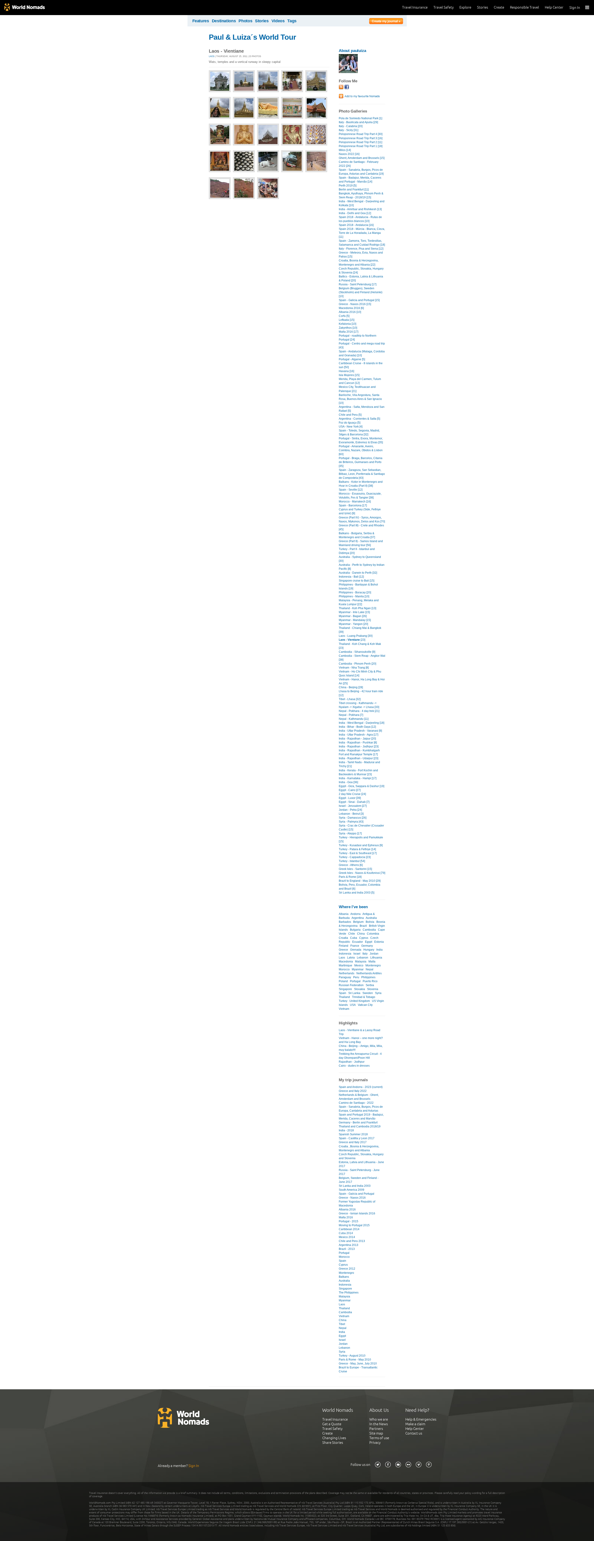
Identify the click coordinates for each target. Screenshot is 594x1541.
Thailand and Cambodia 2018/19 (360, 1126)
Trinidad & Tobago (363, 997)
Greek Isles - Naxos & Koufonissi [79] (362, 873)
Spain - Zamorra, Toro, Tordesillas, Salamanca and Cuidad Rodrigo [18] (362, 242)
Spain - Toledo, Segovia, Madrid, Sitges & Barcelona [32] (359, 432)
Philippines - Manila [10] (354, 596)
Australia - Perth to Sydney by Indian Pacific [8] (361, 566)
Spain (342, 993)
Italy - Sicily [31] (348, 130)
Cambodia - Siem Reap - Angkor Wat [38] (362, 657)
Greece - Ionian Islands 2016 (357, 1213)
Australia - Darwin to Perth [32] (358, 572)
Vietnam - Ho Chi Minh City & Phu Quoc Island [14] (360, 673)
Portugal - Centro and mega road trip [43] (362, 345)
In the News (378, 1424)
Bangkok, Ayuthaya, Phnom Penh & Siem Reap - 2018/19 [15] (361, 195)
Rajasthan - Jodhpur (352, 1061)
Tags (292, 21)
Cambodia (369, 929)
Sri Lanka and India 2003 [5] (356, 892)
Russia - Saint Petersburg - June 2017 (359, 1172)
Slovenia (372, 989)
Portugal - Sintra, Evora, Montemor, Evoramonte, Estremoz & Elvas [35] (361, 440)
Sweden (367, 993)
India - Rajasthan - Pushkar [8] (358, 742)
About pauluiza (352, 50)
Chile (351, 933)
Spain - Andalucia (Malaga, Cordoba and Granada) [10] (362, 353)
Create (499, 7)
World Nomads (24, 7)
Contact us (413, 1433)
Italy (365, 953)
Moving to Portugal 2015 (354, 1225)
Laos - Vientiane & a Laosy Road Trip (359, 1032)
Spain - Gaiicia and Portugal (356, 1193)
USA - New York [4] (350, 426)
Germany (367, 945)
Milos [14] (345, 150)
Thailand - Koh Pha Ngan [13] (357, 608)
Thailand (344, 997)
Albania (344, 914)
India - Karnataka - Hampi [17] (357, 778)
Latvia (351, 957)
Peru (356, 977)
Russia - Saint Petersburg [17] (357, 284)
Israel (356, 953)
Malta (371, 961)
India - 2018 (346, 1130)
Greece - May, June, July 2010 (358, 1363)
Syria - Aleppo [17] (350, 833)
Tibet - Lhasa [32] (350, 699)
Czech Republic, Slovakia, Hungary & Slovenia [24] (361, 270)
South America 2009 (351, 1189)
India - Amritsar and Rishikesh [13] (360, 209)
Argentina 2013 (348, 1245)
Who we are (378, 1419)
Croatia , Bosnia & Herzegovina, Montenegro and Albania (359, 1148)
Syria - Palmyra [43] (351, 821)
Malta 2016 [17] (348, 331)
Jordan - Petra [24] (350, 809)
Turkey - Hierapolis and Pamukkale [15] (361, 839)
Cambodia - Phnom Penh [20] (357, 663)
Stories (482, 7)
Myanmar (358, 969)
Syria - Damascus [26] (352, 817)
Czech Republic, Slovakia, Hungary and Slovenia (361, 1156)
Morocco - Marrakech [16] (355, 501)
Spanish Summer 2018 (353, 1134)
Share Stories (332, 1442)
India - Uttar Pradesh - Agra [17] (358, 734)
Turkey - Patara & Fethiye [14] (357, 849)
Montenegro (373, 965)
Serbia (370, 985)
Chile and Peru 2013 (352, 1241)
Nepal (369, 969)
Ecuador (357, 941)
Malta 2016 (346, 1217)
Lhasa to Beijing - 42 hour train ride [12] (361, 693)
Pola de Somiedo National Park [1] (360, 118)
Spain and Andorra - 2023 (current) (361, 1087)
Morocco (344, 969)
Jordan (374, 953)
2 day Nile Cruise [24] (352, 794)
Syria (378, 993)
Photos (245, 21)
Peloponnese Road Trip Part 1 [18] (360, 146)
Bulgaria (355, 929)
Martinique (345, 965)
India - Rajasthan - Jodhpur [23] (358, 746)
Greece (343, 949)
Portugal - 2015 (348, 1221)
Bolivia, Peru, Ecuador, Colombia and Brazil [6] (359, 886)
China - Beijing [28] (351, 687)
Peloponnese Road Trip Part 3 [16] (360, 138)
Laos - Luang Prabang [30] (355, 635)
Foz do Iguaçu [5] (349, 422)
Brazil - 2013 (347, 1249)
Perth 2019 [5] (347, 185)
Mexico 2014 (347, 1237)
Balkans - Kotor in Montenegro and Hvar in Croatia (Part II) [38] (361, 483)
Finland (343, 945)
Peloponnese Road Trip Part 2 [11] (360, 142)
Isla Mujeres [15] (349, 375)
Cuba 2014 (346, 1233)
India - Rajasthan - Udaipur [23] (358, 758)
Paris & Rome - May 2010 (355, 1359)
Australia (371, 918)
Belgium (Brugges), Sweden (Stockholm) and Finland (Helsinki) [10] (360, 292)
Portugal (355, 981)
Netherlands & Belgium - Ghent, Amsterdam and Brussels (359, 1096)
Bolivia (370, 921)
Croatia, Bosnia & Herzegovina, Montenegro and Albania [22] (358, 262)
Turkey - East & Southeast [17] (358, 853)
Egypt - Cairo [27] (350, 790)
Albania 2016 (347, 1209)
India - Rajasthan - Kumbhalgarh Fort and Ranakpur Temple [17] (359, 752)
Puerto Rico (370, 981)
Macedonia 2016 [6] (351, 308)
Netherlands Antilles (369, 973)
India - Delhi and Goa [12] (355, 213)
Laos (211, 56)
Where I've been (353, 907)
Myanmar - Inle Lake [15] (354, 612)
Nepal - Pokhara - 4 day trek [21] (359, 711)
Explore (465, 7)
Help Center (554, 7)
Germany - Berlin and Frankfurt (358, 1122)
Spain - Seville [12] (350, 489)
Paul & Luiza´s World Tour (252, 37)
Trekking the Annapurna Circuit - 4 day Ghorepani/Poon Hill (360, 1055)
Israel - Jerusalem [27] (353, 805)
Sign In (574, 8)
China (361, 933)
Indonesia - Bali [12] (351, 576)
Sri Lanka (354, 993)
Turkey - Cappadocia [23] (355, 857)
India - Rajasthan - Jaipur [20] (357, 738)
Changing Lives (334, 1438)
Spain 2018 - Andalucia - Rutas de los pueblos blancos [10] (360, 219)
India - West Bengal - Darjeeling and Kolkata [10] (361, 203)
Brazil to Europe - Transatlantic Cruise (358, 1369)
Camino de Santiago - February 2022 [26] (358, 163)
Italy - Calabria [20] (350, 126)
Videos (278, 21)
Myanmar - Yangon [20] (353, 624)
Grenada (355, 949)
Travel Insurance (415, 7)
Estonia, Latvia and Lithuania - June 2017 (361, 1164)
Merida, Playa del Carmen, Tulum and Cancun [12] (360, 381)
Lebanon (362, 957)
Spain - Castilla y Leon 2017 (356, 1138)
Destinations (224, 21)
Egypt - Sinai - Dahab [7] (354, 802)
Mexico (358, 965)
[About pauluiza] (348, 72)
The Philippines (348, 1292)
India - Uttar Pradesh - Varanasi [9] (360, 730)
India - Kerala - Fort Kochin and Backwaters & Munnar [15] (358, 772)
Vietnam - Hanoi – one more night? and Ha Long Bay (361, 1040)
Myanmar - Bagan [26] (353, 616)
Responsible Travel (524, 7)
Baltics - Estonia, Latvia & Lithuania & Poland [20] (361, 278)
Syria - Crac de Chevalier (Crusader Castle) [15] (361, 827)
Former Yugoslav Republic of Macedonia (357, 1203)
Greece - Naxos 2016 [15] (355, 304)
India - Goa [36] (348, 782)
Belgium (358, 921)
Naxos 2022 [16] (349, 154)
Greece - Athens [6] (351, 865)
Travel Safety (443, 7)
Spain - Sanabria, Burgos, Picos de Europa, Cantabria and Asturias (361, 1108)
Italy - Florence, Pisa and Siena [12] (361, 248)
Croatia (343, 937)
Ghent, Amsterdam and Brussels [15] (361, 158)
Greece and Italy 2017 (353, 1142)
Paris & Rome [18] (350, 876)
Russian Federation (351, 985)
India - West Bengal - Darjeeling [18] (361, 722)
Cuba (353, 937)
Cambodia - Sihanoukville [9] (357, 651)
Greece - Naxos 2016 (352, 1197)
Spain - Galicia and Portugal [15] (359, 300)
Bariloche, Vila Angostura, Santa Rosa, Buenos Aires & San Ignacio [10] (360, 399)
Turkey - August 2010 (352, 1355)
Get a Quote (331, 1424)
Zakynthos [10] (348, 327)
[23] (352, 639)
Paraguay (345, 977)
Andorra (355, 914)
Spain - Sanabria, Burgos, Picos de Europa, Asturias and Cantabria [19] (361, 171)
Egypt (368, 941)
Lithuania (376, 957)
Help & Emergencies (420, 1419)
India (379, 949)
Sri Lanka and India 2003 (355, 1185)
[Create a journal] (386, 22)
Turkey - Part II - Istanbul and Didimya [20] (357, 551)
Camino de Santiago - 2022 (356, 1102)
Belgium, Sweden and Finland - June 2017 (358, 1180)
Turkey (343, 1001)
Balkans (344, 1276)
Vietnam (344, 1008)
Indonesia (345, 953)
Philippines (368, 977)
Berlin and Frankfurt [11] (354, 189)
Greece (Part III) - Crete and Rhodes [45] (361, 527)
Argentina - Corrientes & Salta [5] (359, 418)
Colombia (373, 933)
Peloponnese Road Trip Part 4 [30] (360, 134)
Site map (376, 1433)
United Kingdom (359, 1001)
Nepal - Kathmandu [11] (353, 719)
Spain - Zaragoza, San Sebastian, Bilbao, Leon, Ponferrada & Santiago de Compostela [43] (362, 473)
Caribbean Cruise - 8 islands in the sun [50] (361, 365)
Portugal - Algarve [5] (352, 359)
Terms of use (379, 1438)
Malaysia (360, 961)
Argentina (358, 918)
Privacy (375, 1442)
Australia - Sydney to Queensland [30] (360, 559)
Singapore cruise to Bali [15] (356, 580)
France (354, 945)
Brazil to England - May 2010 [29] (360, 880)
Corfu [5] (344, 316)
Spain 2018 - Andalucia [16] (356, 225)
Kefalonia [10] (347, 323)
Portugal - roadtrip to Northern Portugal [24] (357, 337)
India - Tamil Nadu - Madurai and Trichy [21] (359, 764)
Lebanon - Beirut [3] (351, 813)
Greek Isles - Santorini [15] (355, 869)
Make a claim (415, 1424)
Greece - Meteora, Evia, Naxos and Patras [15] (361, 254)
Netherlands (346, 973)
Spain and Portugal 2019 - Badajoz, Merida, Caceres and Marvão (361, 1116)
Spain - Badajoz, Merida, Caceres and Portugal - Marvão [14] (360, 179)
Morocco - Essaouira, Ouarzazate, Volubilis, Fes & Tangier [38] (360, 495)
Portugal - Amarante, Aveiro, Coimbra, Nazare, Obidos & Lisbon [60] (361, 450)
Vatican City (365, 1005)
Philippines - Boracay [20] (355, 592)
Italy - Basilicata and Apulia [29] (358, 122)
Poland (343, 981)
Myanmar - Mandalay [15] (355, 620)
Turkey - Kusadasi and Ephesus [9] (361, 845)
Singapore (345, 989)
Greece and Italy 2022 (353, 1091)
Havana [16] (346, 371)
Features (200, 21)
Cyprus (363, 937)
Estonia (379, 941)
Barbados (345, 921)
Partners (376, 1429)
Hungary (368, 949)
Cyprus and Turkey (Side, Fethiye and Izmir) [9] (360, 511)
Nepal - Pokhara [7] (351, 715)
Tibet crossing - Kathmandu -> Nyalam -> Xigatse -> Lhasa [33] (359, 705)
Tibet (342, 1324)
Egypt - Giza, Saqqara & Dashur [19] (361, 786)
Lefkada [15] (346, 320)
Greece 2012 (347, 1268)
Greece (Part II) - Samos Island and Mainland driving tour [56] (361, 543)
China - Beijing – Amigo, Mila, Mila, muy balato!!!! (361, 1048)
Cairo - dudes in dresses (354, 1065)
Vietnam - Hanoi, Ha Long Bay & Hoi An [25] (362, 681)
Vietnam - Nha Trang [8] (354, 667)
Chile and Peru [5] (350, 414)
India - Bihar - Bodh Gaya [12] (357, 726)
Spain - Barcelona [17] (353, 505)
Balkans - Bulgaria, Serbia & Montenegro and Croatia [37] (357, 535)
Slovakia (359, 989)
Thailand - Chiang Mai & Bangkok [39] (360, 630)
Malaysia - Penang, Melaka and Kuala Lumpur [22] (359, 602)
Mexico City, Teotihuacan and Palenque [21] (357, 388)
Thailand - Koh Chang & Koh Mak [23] (360, 646)
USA (353, 1005)
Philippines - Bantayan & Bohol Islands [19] (358, 586)
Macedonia (346, 961)
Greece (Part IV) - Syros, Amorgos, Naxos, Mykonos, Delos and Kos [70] (362, 519)
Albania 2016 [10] (350, 312)
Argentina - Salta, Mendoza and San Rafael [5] (361, 408)
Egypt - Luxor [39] (350, 798)
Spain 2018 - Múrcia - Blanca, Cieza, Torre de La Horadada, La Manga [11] (362, 232)
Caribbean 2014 (349, 1229)
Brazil (363, 925)
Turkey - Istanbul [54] (352, 861)
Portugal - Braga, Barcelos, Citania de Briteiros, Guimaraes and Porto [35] (360, 462)
